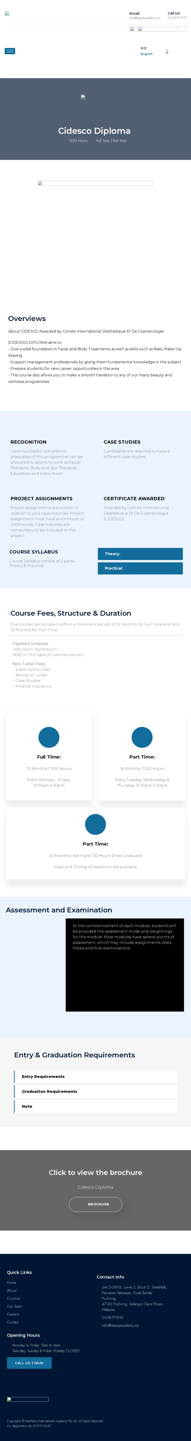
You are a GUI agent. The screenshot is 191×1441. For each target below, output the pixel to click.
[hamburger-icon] (10, 51)
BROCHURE (98, 1204)
